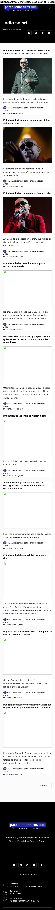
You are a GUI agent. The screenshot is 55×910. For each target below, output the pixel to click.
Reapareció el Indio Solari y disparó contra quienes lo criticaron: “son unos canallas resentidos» (26, 339)
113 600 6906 (15, 894)
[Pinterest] (42, 32)
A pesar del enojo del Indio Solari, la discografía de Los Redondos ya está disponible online (23, 485)
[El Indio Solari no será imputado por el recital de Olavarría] (27, 288)
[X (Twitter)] (36, 32)
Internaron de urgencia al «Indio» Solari (25, 416)
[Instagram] (27, 865)
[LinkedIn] (49, 32)
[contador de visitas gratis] (27, 874)
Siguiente (43, 786)
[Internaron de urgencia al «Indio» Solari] (27, 438)
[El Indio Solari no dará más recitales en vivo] (27, 215)
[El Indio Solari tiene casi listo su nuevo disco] (27, 580)
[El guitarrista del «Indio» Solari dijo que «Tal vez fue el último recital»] (27, 657)
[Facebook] (29, 32)
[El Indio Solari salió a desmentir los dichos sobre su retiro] (27, 145)
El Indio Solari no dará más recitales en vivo (27, 193)
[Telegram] (40, 865)
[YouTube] (34, 865)
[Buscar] (51, 8)
